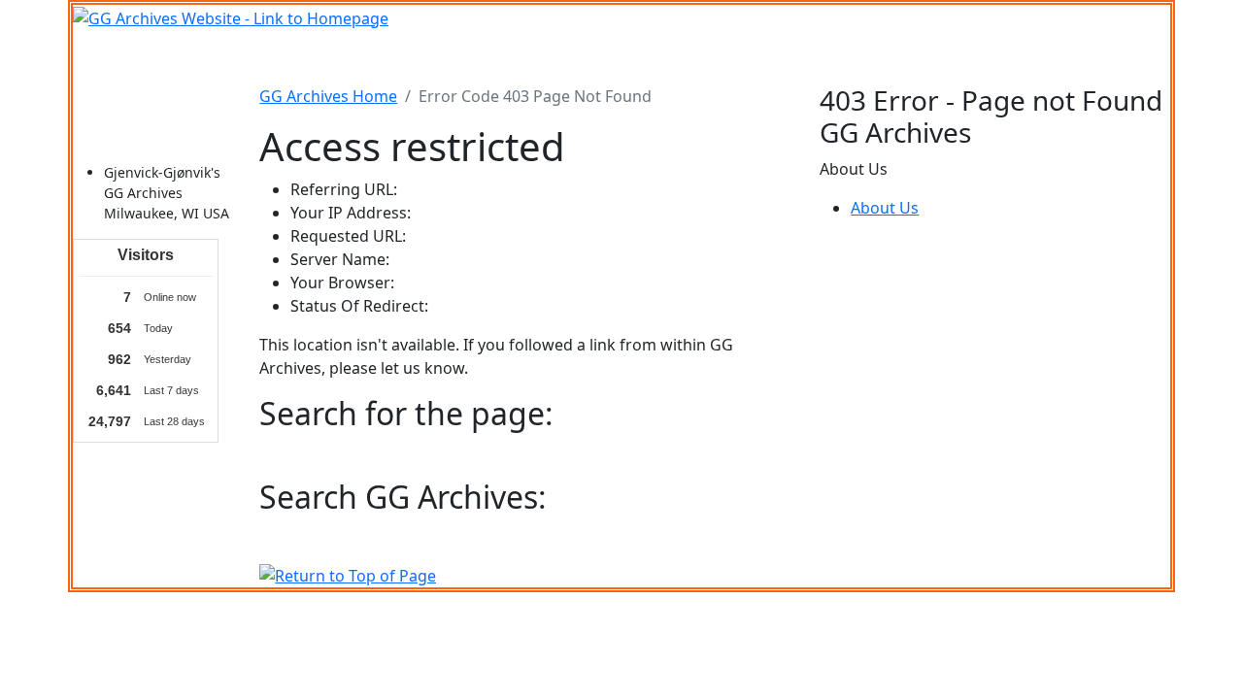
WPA (761, 57)
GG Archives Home (328, 96)
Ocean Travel (380, 57)
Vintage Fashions (666, 57)
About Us (885, 207)
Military (471, 57)
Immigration (271, 57)
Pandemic (829, 57)
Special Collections (950, 57)
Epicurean (551, 57)
